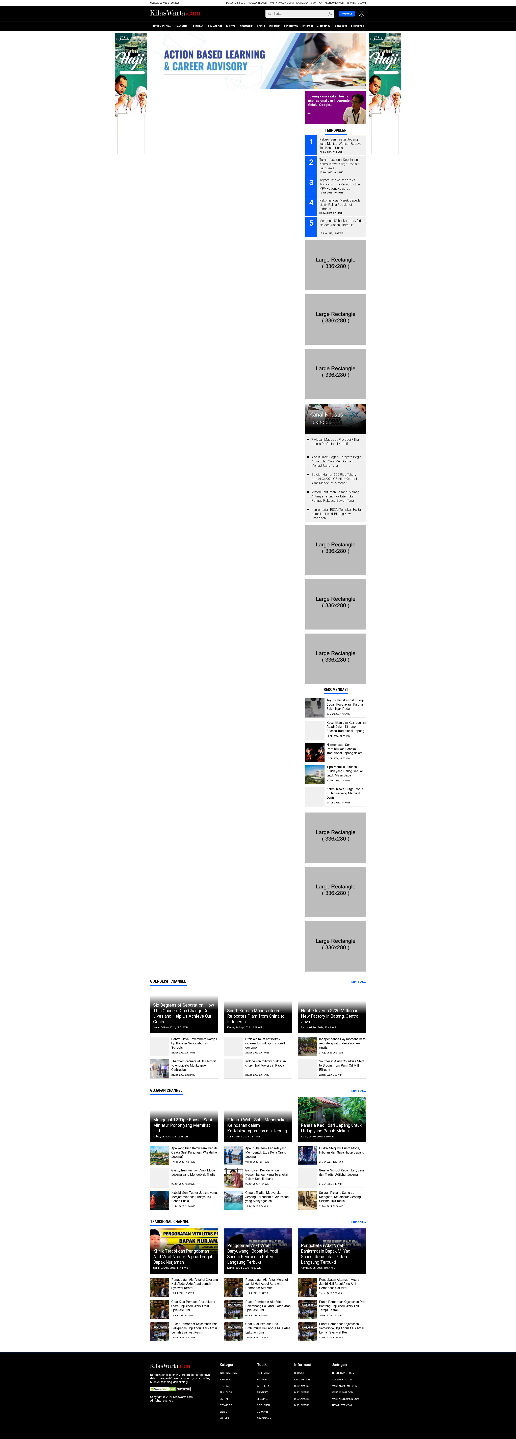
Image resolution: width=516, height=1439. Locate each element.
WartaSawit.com (306, 3)
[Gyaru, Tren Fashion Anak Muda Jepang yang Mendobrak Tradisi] (159, 1178)
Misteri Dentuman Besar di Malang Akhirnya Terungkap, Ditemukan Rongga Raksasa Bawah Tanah (335, 496)
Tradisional (264, 1418)
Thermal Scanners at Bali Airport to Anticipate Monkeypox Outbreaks (193, 1065)
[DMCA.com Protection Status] (179, 1388)
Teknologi (215, 26)
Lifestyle (357, 26)
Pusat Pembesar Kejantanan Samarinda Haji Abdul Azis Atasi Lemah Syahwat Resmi (341, 1328)
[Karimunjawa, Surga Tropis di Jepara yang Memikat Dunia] (315, 796)
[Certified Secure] (159, 1388)
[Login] (361, 13)
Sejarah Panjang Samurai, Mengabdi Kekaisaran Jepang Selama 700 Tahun (340, 1197)
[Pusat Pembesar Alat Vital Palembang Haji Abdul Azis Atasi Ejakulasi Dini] (233, 1309)
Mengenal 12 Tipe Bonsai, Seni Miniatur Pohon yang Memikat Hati (182, 1125)
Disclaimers (301, 1386)
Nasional (182, 26)
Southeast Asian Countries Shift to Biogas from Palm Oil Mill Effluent (341, 1065)
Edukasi (307, 26)
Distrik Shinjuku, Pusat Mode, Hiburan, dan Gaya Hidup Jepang (341, 1150)
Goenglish (263, 1405)
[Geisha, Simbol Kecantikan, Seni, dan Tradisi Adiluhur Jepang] (307, 1178)
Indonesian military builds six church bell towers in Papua (265, 1063)
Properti (341, 26)
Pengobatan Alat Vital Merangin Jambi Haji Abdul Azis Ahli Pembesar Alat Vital (267, 1284)
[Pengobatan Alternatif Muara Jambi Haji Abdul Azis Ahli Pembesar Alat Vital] (307, 1287)
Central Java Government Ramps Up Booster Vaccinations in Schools (194, 1043)
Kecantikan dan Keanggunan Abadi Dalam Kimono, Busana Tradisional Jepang (346, 727)
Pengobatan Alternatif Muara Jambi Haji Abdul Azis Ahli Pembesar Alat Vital (339, 1284)
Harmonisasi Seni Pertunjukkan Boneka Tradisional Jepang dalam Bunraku (344, 751)
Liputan (198, 26)
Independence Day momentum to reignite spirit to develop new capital (342, 1043)
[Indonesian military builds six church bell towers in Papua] (233, 1068)
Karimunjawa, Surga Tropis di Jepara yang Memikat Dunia (345, 793)
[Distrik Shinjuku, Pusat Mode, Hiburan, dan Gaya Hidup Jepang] (307, 1155)
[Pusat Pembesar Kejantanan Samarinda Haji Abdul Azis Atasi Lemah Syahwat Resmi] (307, 1331)
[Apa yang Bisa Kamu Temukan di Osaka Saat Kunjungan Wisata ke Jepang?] (159, 1155)
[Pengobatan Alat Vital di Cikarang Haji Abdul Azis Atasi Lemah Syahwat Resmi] (159, 1287)
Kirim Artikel (302, 1379)
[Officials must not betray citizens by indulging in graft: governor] (233, 1046)
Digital (231, 26)
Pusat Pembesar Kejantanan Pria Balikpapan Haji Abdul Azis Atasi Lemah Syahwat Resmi (194, 1328)
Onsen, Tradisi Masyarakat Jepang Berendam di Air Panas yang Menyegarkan (267, 1197)
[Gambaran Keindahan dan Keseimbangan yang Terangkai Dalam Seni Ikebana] (233, 1178)
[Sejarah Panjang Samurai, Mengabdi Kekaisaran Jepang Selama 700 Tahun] (307, 1200)
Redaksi (299, 1373)
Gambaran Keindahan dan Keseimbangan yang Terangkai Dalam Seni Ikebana (266, 1174)
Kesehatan (291, 26)
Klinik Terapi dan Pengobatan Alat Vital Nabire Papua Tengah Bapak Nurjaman (183, 1257)
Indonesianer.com (235, 3)
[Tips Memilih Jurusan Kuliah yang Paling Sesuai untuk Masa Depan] (315, 774)
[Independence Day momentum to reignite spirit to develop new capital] (307, 1046)
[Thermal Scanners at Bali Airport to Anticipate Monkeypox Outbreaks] (159, 1068)
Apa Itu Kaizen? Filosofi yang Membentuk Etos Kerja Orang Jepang (265, 1152)
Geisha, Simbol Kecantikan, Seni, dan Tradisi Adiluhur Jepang (341, 1172)
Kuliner (274, 26)
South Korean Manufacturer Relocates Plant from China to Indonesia (256, 1016)
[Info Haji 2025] (131, 35)
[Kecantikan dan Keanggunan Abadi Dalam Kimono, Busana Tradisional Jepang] (315, 730)
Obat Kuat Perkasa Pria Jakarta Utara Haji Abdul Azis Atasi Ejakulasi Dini (193, 1306)
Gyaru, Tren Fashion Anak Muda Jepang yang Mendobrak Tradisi (193, 1172)
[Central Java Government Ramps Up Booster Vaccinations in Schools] (159, 1046)
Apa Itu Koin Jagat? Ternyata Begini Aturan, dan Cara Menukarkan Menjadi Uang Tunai (336, 461)
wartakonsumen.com (331, 3)
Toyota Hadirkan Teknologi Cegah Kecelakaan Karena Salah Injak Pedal (345, 704)
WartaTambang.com (282, 3)
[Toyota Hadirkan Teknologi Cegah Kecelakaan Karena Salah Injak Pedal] (315, 707)
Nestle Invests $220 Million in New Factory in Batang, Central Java (330, 1016)
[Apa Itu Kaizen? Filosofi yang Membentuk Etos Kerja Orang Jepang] (233, 1155)
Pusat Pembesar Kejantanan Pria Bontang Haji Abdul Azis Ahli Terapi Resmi (342, 1306)
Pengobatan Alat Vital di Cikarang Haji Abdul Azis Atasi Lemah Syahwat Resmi (194, 1284)
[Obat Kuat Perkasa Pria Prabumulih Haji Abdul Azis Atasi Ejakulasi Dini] (233, 1331)
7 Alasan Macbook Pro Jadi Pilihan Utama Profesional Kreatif (335, 442)
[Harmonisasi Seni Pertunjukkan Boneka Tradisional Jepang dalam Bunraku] (315, 752)
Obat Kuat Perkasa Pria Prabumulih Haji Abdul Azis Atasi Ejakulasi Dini (268, 1328)
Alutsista (324, 26)
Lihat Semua (358, 982)
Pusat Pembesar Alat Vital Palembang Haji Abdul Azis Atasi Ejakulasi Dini (268, 1306)
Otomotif (246, 26)
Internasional (162, 26)
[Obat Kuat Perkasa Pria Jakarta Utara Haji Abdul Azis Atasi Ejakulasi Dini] (159, 1309)
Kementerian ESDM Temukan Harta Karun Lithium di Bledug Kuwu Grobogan (336, 514)
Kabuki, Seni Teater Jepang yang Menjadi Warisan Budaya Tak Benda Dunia (194, 1197)
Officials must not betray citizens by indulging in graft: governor (265, 1043)
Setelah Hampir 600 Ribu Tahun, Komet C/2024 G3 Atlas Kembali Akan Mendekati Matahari (334, 479)
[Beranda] (175, 13)
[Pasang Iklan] (335, 241)
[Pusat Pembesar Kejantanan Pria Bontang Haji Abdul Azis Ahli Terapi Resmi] (307, 1309)
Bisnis (261, 26)
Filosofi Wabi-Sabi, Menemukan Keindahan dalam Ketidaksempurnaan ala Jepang (257, 1125)
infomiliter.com (356, 3)
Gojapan (262, 1411)
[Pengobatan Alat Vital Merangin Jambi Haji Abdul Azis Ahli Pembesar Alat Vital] (233, 1287)
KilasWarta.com (257, 3)
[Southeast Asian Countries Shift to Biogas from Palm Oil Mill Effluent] (307, 1068)
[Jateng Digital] (258, 61)
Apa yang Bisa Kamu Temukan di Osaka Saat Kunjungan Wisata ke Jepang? (194, 1152)
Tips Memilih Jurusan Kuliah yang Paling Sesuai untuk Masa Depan (345, 771)
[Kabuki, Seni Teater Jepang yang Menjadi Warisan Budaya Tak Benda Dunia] (159, 1200)
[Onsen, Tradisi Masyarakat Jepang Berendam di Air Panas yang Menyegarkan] (233, 1200)
